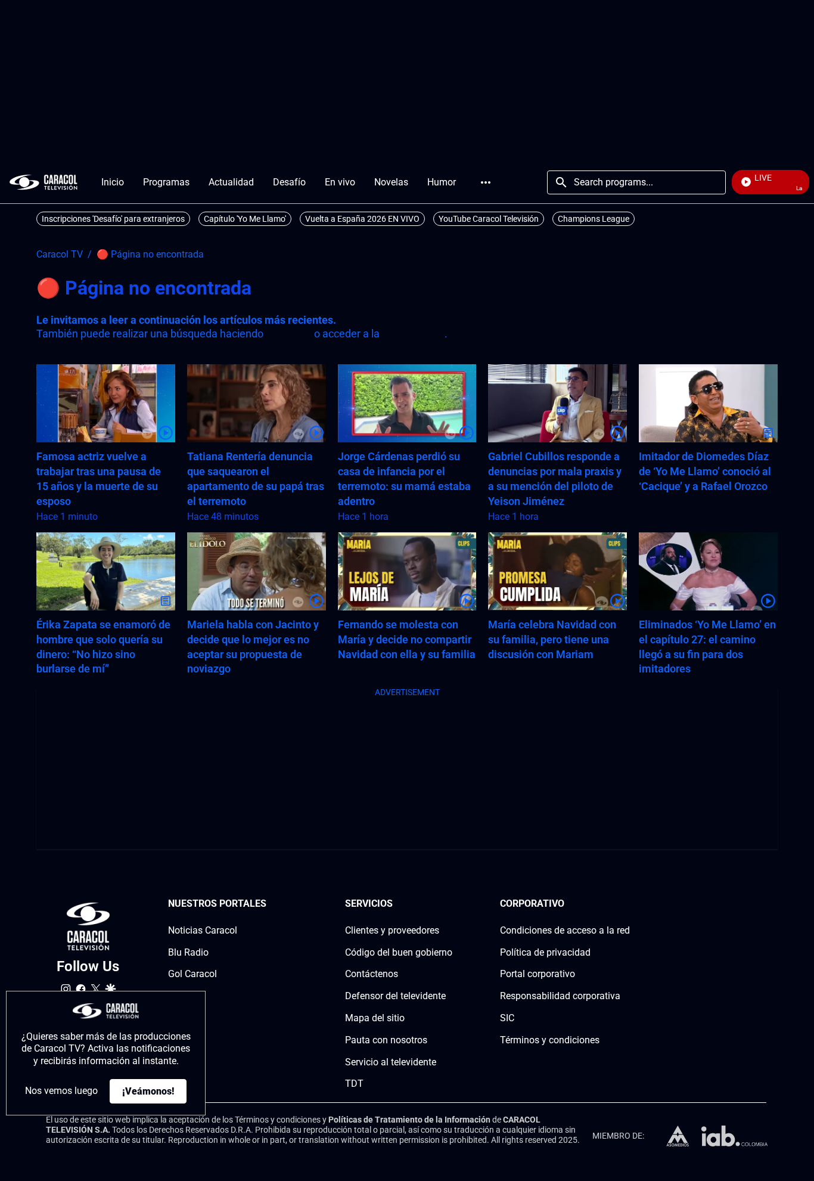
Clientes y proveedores (392, 930)
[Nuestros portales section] (270, 904)
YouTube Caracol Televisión (489, 219)
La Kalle (185, 996)
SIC (507, 1018)
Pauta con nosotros (386, 1040)
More (485, 182)
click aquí (289, 333)
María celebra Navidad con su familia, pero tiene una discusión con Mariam (552, 639)
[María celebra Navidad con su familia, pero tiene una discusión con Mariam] (557, 571)
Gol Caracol (192, 973)
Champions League (593, 219)
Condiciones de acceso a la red (565, 930)
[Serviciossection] (448, 904)
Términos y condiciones (549, 1040)
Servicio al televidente (390, 1062)
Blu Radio (188, 952)
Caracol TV (59, 254)
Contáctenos (371, 973)
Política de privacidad (545, 952)
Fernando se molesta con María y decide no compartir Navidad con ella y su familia (407, 639)
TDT (354, 1083)
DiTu (178, 1018)
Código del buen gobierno (398, 952)
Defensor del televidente (395, 996)
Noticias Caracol (202, 930)
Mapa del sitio (375, 1018)
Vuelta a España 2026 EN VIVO (362, 219)
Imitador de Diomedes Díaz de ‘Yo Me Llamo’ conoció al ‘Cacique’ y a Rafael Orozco (705, 471)
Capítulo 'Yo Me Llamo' (245, 219)
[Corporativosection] (626, 904)
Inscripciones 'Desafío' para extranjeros (113, 219)
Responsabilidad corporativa (560, 996)
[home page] (43, 182)
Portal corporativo (537, 973)
